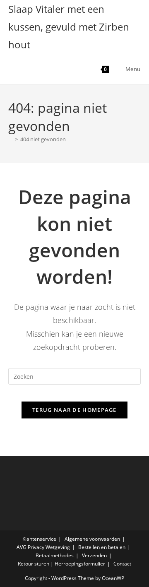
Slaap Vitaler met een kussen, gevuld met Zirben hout (68, 26)
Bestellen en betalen (101, 547)
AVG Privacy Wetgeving (43, 547)
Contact (122, 563)
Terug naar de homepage (74, 410)
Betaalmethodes (55, 555)
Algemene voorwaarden (92, 538)
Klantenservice (39, 538)
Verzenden (94, 555)
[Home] (10, 139)
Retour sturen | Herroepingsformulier (61, 563)
